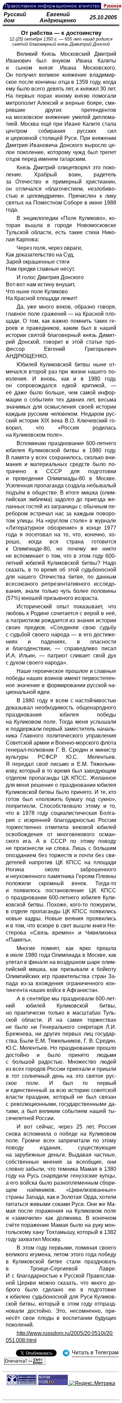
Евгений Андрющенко (58, 17)
